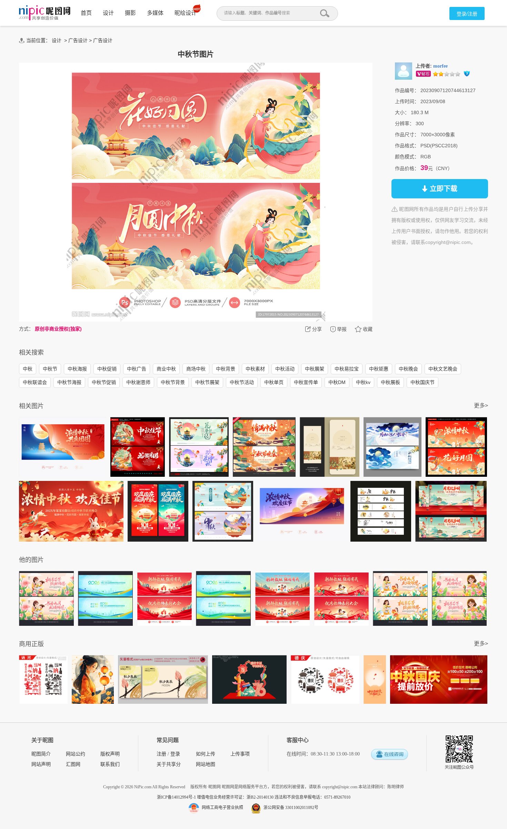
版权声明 (110, 754)
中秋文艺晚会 (442, 369)
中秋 (27, 369)
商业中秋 (166, 369)
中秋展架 (314, 369)
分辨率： (404, 123)
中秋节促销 (104, 382)
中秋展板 (390, 382)
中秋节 (50, 369)
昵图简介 (41, 754)
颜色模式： (407, 156)
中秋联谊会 (35, 382)
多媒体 (155, 13)
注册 (161, 754)
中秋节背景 (173, 382)
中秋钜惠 (378, 369)
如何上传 (205, 754)
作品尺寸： (407, 134)
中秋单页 (274, 382)
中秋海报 (77, 369)
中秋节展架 (207, 382)
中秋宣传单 (306, 382)
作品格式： (407, 145)
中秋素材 (255, 369)
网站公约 (75, 754)
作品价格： (407, 168)
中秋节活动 (242, 382)
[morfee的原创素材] (403, 70)
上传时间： (407, 101)
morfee (440, 66)
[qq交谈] (389, 754)
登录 (175, 754)
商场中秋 (196, 369)
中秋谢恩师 (138, 382)
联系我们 (110, 764)
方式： (26, 329)
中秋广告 (136, 369)
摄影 (130, 13)
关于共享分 (169, 764)
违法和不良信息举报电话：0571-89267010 (312, 797)
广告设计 (78, 40)
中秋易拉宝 (347, 369)
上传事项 (240, 754)
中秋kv (363, 382)
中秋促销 (107, 369)
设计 (108, 13)
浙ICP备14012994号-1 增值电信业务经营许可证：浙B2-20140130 (216, 797)
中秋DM (337, 382)
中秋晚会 (408, 369)
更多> (481, 405)
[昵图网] (44, 13)
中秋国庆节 (422, 382)
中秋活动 (285, 369)
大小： (402, 112)
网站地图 (205, 764)
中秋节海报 (69, 382)
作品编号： (407, 90)
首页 (86, 13)
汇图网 (73, 764)
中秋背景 (225, 369)
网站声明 (41, 764)
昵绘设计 (186, 13)
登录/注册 (467, 14)
